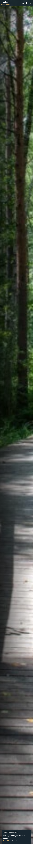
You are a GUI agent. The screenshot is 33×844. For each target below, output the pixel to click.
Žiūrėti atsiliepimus (16, 840)
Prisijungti (26, 3)
